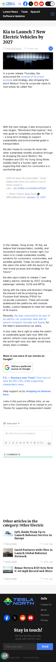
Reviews (45, 615)
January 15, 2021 (36, 197)
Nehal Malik (11, 544)
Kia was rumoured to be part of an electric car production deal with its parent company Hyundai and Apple (26, 319)
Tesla (24, 11)
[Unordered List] (24, 443)
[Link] (34, 443)
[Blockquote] (27, 443)
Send (45, 646)
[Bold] (6, 443)
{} (38, 443)
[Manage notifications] (6, 655)
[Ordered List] (20, 443)
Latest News (10, 11)
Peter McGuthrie (14, 48)
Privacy (44, 620)
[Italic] (9, 443)
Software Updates (14, 16)
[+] (41, 443)
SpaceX (35, 11)
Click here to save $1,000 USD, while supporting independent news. (27, 381)
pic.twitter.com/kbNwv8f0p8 (29, 188)
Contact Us (46, 604)
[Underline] (13, 443)
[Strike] (16, 443)
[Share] (51, 48)
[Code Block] (31, 443)
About (44, 609)
